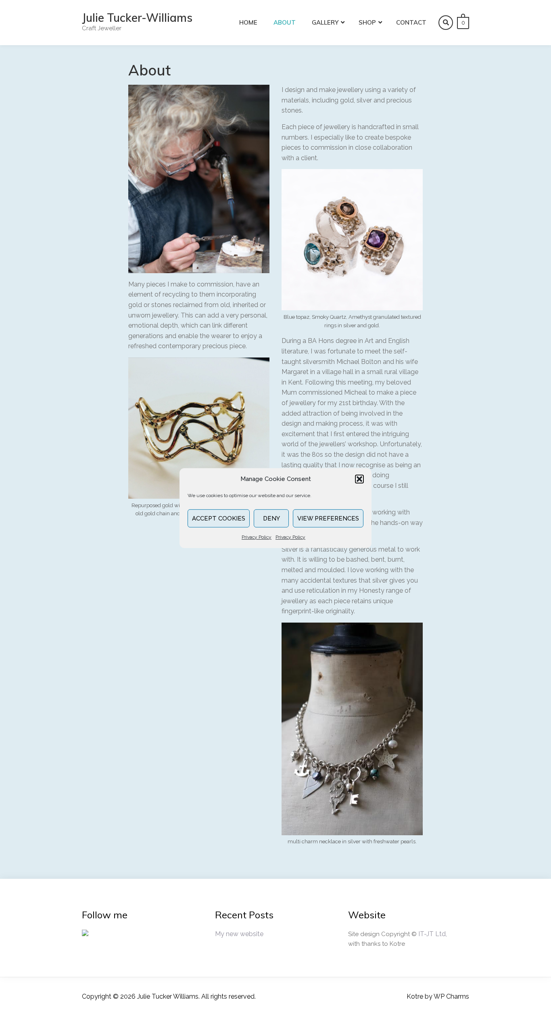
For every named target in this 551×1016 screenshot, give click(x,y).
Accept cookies (218, 518)
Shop (367, 22)
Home (248, 22)
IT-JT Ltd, (432, 934)
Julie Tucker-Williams (137, 17)
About (284, 22)
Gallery (325, 22)
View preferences (328, 518)
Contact (411, 22)
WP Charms (451, 996)
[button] (359, 479)
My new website (239, 934)
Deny (271, 518)
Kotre (415, 996)
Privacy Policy (256, 537)
